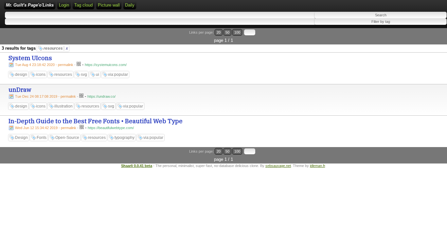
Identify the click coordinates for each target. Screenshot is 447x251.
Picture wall (109, 5)
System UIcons (30, 58)
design (21, 74)
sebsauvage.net (278, 166)
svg (84, 74)
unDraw (20, 89)
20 (219, 32)
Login (64, 5)
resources (56, 48)
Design (21, 137)
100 (237, 32)
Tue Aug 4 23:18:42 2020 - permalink (44, 65)
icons (40, 74)
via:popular (118, 74)
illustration (63, 106)
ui (97, 74)
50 (227, 32)
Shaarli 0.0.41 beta (136, 166)
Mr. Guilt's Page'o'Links (30, 5)
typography (124, 137)
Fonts (41, 137)
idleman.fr (317, 166)
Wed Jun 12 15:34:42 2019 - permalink (45, 128)
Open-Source (67, 137)
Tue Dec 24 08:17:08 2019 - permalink (45, 96)
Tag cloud (83, 5)
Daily (129, 5)
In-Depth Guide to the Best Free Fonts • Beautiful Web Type (96, 121)
